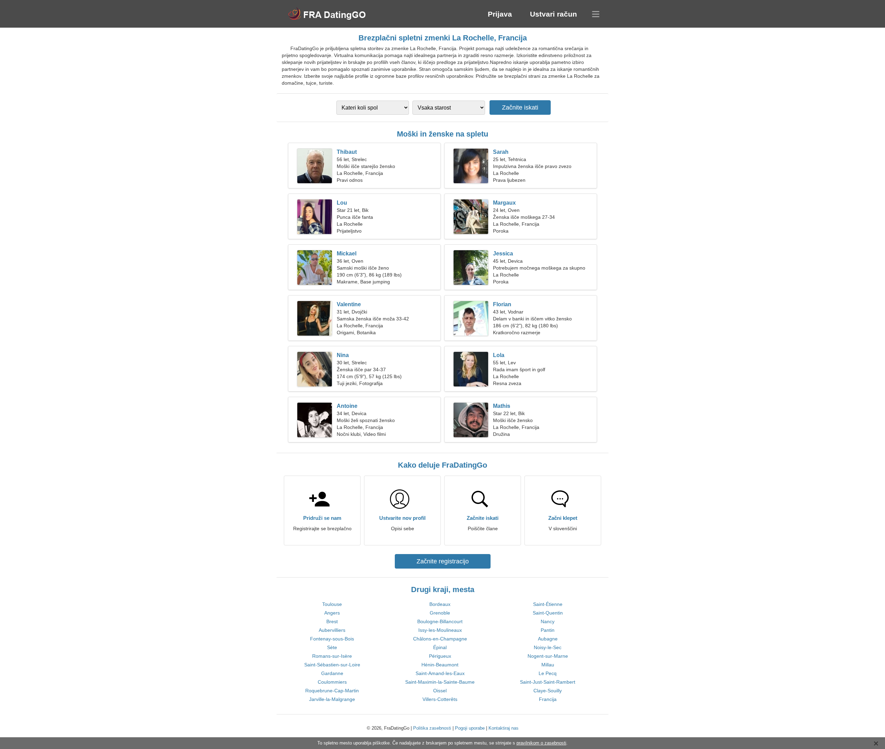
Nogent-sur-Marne (548, 656)
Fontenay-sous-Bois (332, 639)
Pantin (548, 630)
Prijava (500, 14)
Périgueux (440, 656)
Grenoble (440, 613)
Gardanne (332, 673)
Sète (332, 647)
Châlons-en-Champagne (440, 639)
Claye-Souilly (547, 690)
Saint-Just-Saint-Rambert (547, 682)
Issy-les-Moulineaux (440, 630)
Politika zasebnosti (432, 728)
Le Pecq (548, 673)
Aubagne (548, 639)
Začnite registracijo (443, 561)
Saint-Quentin (548, 613)
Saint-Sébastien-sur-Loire (332, 664)
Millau (547, 664)
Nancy (548, 621)
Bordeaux (439, 604)
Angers (332, 613)
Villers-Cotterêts (439, 699)
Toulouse (332, 604)
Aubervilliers (332, 630)
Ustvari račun (553, 14)
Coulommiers (332, 682)
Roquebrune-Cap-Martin (332, 690)
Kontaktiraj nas (503, 728)
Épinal (440, 647)
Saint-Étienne (547, 604)
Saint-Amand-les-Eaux (440, 673)
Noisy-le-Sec (547, 647)
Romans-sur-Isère (332, 656)
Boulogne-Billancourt (440, 621)
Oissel (440, 690)
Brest (332, 621)
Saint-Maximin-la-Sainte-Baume (440, 682)
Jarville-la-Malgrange (332, 699)
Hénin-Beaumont (439, 664)
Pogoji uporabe (470, 728)
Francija (548, 699)
